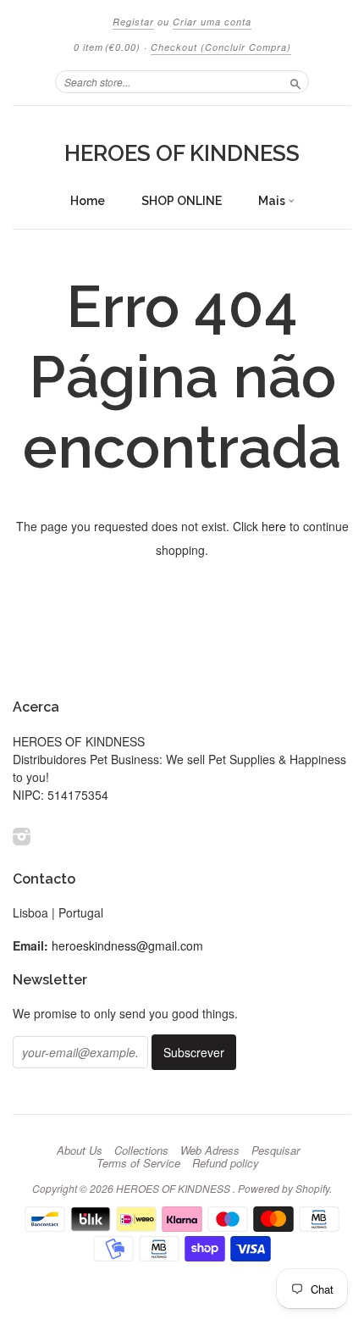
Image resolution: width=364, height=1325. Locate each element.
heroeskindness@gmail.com (127, 945)
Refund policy (225, 1163)
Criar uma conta (212, 21)
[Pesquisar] (295, 81)
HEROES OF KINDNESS (182, 153)
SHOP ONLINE (181, 201)
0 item (107, 47)
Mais (273, 201)
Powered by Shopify (283, 1188)
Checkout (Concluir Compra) (221, 47)
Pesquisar (275, 1150)
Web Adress (210, 1150)
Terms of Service (138, 1163)
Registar (133, 21)
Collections (141, 1150)
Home (87, 201)
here (274, 526)
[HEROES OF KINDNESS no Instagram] (22, 835)
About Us (79, 1150)
